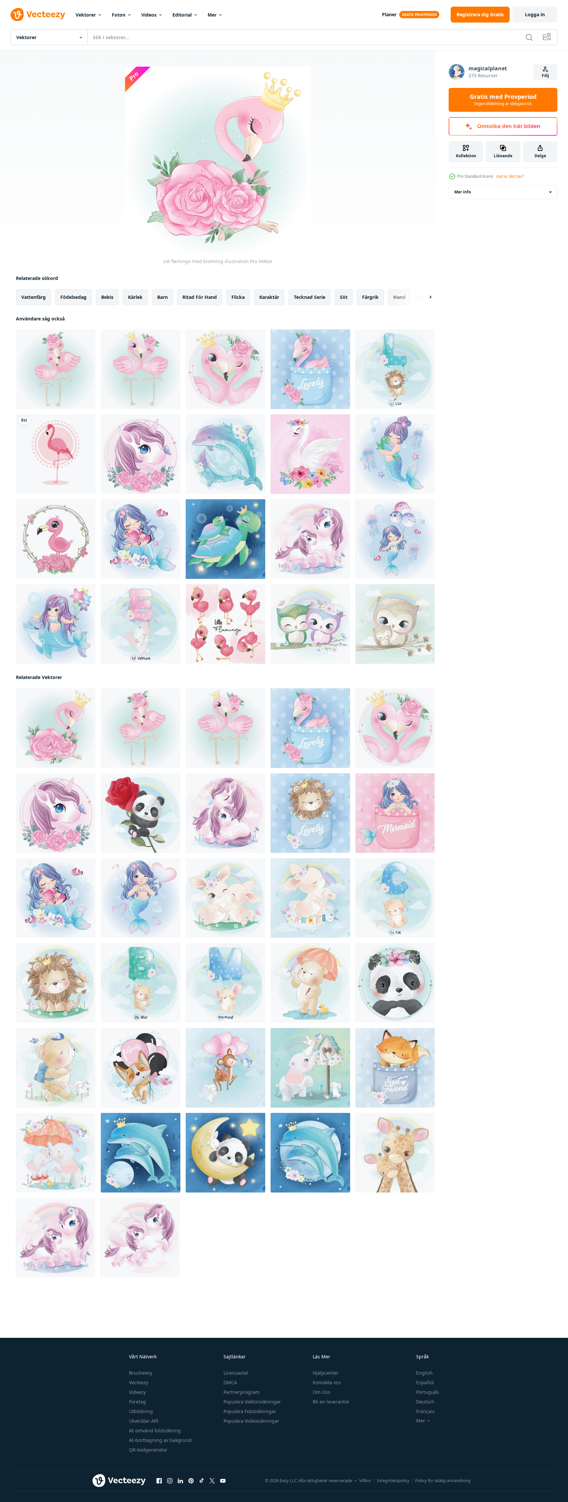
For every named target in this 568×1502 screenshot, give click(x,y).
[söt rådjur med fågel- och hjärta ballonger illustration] (225, 1068)
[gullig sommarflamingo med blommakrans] (55, 539)
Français (425, 1411)
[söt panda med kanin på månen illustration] (225, 1153)
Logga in (535, 14)
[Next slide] (424, 297)
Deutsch (425, 1402)
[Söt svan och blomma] (310, 454)
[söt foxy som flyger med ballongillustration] (140, 1068)
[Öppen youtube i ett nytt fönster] (222, 1480)
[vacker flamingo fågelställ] (55, 454)
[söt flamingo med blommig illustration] (55, 728)
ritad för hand (199, 297)
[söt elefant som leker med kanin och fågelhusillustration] (310, 1068)
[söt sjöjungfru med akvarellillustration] (395, 454)
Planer (389, 14)
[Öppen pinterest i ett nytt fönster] (191, 1480)
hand (399, 297)
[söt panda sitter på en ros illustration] (140, 813)
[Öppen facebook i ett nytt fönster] (159, 1480)
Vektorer (86, 15)
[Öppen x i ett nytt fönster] (212, 1480)
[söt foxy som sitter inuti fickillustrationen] (395, 1068)
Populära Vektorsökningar (252, 1402)
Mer (212, 15)
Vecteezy (138, 1382)
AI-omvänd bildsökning (155, 1430)
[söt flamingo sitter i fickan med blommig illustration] (310, 369)
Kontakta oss (327, 1382)
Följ (545, 75)
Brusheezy (140, 1373)
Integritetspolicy (393, 1480)
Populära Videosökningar (251, 1421)
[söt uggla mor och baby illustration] (395, 624)
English (424, 1373)
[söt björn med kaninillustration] (55, 1068)
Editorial (182, 15)
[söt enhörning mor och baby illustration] (310, 539)
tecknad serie (309, 297)
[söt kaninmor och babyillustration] (310, 898)
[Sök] (529, 37)
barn (162, 297)
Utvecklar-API (143, 1421)
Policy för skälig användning (443, 1480)
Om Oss (321, 1392)
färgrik (370, 297)
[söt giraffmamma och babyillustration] (395, 1153)
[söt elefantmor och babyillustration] (55, 1153)
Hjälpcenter (326, 1373)
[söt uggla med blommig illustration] (310, 624)
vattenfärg (33, 297)
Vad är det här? (510, 176)
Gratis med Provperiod (503, 100)
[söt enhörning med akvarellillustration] (140, 454)
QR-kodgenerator (148, 1450)
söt (343, 297)
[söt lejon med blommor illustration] (55, 983)
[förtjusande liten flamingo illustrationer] (225, 624)
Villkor (365, 1480)
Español (425, 1382)
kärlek (135, 297)
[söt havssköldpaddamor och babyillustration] (225, 539)
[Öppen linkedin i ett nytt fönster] (180, 1480)
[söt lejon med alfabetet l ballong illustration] (395, 369)
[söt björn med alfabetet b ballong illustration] (140, 983)
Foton (118, 15)
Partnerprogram (241, 1392)
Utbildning (141, 1411)
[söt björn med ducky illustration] (310, 983)
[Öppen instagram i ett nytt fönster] (169, 1480)
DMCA (230, 1382)
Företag (137, 1402)
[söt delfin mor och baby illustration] (225, 454)
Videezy (137, 1392)
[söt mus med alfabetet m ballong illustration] (225, 983)
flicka (238, 297)
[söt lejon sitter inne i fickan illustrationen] (310, 813)
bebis (107, 297)
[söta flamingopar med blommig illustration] (140, 369)
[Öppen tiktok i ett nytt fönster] (201, 1480)
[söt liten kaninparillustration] (225, 898)
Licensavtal (235, 1373)
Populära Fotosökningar (249, 1411)
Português (427, 1392)
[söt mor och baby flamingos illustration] (55, 369)
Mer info (462, 192)
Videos (149, 15)
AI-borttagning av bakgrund (160, 1440)
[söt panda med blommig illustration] (395, 983)
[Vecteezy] (38, 14)
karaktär (269, 297)
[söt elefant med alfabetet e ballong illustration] (140, 624)
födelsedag (73, 297)
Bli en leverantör (331, 1402)
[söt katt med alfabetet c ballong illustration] (395, 898)
